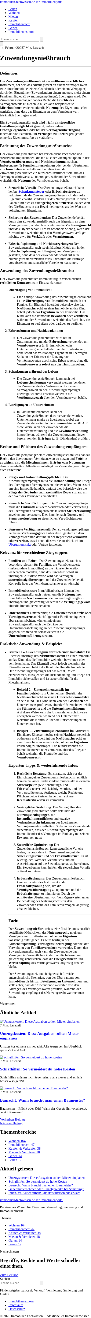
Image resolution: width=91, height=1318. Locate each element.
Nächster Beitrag (11, 1123)
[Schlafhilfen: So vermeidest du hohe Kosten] (31, 1057)
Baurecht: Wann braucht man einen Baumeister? (42, 1100)
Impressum (15, 1305)
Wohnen (14, 13)
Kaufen (13, 20)
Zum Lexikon (9, 1275)
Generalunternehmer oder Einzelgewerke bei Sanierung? (46, 1189)
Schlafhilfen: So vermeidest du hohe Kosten (37, 1069)
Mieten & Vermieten (24, 1152)
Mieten (13, 16)
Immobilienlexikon (21, 31)
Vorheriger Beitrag (12, 1119)
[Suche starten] (41, 39)
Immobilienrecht (19, 24)
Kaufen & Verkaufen (24, 1148)
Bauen (12, 9)
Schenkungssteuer (31, 191)
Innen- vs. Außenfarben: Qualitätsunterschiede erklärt (44, 1193)
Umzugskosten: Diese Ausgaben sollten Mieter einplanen (46, 1177)
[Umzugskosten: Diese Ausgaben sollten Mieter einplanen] (40, 1021)
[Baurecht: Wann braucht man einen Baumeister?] (34, 1088)
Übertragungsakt (19, 544)
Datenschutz (16, 1309)
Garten (13, 28)
